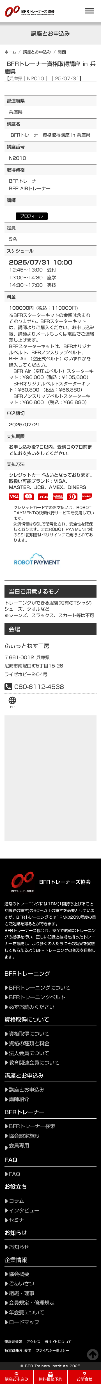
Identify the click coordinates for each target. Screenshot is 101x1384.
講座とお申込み (37, 52)
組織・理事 (21, 1293)
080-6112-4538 (39, 687)
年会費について (26, 1312)
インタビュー (24, 1210)
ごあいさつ (21, 1283)
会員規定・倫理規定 (31, 1303)
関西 (62, 52)
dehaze (89, 11)
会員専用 (19, 1145)
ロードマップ (24, 1322)
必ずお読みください (31, 1007)
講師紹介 (19, 1099)
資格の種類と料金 (29, 1043)
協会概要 (19, 1274)
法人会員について (29, 1053)
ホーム (10, 52)
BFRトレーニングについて (39, 988)
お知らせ (19, 1247)
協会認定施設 (24, 1136)
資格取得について (29, 1034)
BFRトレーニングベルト (37, 997)
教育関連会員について (34, 1062)
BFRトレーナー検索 (32, 1126)
